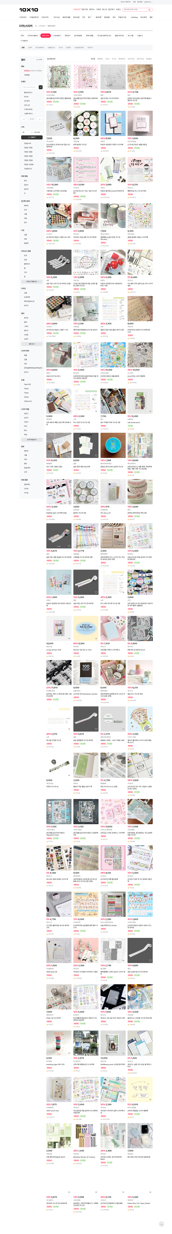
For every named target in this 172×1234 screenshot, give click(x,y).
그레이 (26, 326)
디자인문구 (42, 26)
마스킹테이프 (40, 47)
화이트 (26, 318)
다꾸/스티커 (51, 26)
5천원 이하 (27, 143)
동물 (25, 355)
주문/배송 (139, 2)
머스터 (26, 97)
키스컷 (61, 47)
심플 (25, 293)
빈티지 (26, 306)
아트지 (26, 422)
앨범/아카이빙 (119, 36)
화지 (25, 181)
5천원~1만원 (28, 148)
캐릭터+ (92, 10)
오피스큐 (27, 105)
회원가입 (128, 2)
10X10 (28, 9)
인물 (25, 359)
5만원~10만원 (28, 164)
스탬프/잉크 (51, 47)
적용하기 (33, 137)
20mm (26, 397)
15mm (26, 393)
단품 (25, 235)
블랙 (25, 322)
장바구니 (148, 2)
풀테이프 (27, 264)
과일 (25, 218)
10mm (26, 389)
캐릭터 (26, 206)
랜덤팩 (26, 243)
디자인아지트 (28, 109)
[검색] (149, 10)
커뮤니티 (76, 10)
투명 (25, 435)
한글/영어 (27, 468)
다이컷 (26, 489)
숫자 (25, 472)
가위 (25, 272)
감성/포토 (27, 297)
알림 (134, 2)
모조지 (26, 418)
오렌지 (26, 339)
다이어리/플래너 (33, 36)
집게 (25, 260)
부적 (25, 210)
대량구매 (84, 10)
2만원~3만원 (28, 156)
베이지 (26, 330)
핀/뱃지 (68, 47)
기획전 (98, 10)
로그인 (122, 2)
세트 (25, 239)
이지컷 (26, 493)
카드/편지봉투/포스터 (104, 36)
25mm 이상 (28, 401)
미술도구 (140, 36)
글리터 (26, 189)
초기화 (40, 59)
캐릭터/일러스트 (29, 301)
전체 (22, 36)
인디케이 (27, 101)
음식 (25, 222)
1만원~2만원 (28, 152)
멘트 (25, 463)
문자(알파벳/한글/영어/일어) (33, 368)
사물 (25, 214)
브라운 (26, 335)
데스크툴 (130, 36)
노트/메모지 (57, 36)
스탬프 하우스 (28, 114)
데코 (25, 364)
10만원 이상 (28, 169)
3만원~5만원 (28, 160)
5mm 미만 (27, 384)
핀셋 (25, 256)
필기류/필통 (78, 36)
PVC (25, 426)
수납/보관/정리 (79, 47)
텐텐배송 (33, 71)
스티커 (30, 47)
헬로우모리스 (28, 93)
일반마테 (27, 484)
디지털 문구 (24, 41)
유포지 (26, 185)
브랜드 (118, 10)
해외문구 (67, 36)
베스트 (104, 10)
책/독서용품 (89, 36)
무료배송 (27, 75)
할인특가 (111, 10)
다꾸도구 (90, 47)
